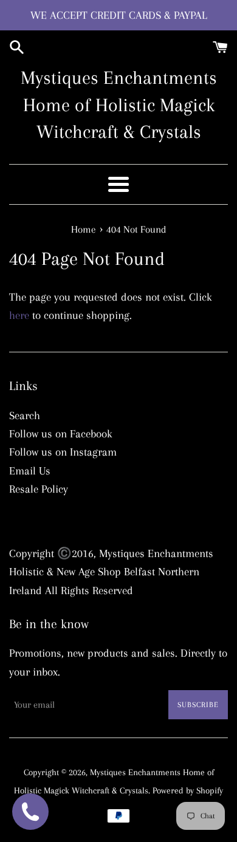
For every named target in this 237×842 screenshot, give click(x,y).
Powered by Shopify (188, 790)
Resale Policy (38, 489)
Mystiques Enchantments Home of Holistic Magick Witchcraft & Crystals (119, 105)
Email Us (29, 471)
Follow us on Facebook (60, 434)
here (19, 315)
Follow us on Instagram (63, 452)
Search (24, 415)
